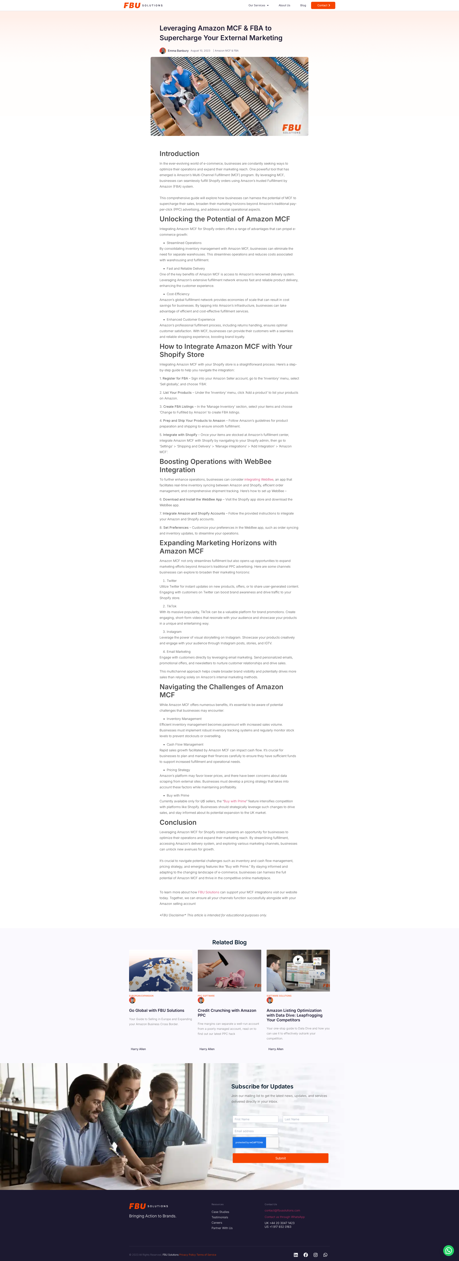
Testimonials (220, 1217)
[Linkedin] (295, 1254)
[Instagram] (315, 1254)
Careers (217, 1222)
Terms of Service (206, 1254)
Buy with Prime (235, 801)
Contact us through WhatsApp (285, 1217)
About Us (284, 5)
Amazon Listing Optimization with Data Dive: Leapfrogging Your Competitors (295, 1015)
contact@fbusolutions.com (282, 1210)
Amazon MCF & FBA (227, 50)
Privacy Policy (187, 1254)
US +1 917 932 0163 (278, 1227)
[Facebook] (305, 1254)
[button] (448, 1250)
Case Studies (220, 1212)
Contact (322, 5)
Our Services (257, 5)
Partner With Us (222, 1228)
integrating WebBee (258, 479)
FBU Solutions (208, 892)
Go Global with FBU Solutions (156, 1010)
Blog (303, 5)
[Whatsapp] (325, 1254)
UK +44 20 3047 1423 (280, 1223)
